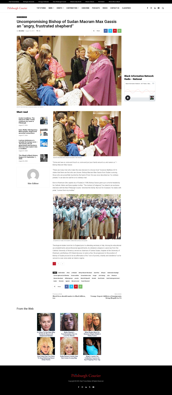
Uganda (67, 281)
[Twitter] (110, 31)
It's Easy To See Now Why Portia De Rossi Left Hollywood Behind (46, 333)
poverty (77, 278)
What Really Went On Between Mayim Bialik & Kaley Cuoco (92, 333)
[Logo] (86, 375)
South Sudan (101, 278)
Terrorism (61, 281)
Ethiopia (103, 272)
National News (21, 17)
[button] (162, 8)
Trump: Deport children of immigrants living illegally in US (105, 297)
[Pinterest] (115, 31)
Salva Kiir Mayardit (85, 278)
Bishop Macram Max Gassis (85, 272)
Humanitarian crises (86, 275)
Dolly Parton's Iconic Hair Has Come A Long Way (69, 357)
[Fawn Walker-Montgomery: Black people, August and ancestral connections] (44, 132)
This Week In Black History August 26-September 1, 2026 (28, 157)
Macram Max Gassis (58, 278)
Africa (68, 272)
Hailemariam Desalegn (113, 272)
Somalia (94, 278)
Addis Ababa (61, 272)
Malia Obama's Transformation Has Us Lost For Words (69, 333)
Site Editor (21, 31)
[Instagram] (151, 8)
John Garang (101, 275)
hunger (94, 275)
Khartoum (114, 275)
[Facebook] (147, 8)
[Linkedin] (155, 8)
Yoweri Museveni (85, 281)
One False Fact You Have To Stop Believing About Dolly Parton (46, 358)
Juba (108, 275)
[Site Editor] (33, 175)
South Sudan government (112, 278)
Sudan (55, 281)
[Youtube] (158, 8)
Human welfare (75, 275)
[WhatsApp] (119, 31)
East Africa (96, 272)
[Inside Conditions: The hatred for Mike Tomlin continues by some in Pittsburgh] (44, 120)
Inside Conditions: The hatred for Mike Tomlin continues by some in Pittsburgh (27, 120)
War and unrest (75, 281)
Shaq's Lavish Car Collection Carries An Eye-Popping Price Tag (92, 358)
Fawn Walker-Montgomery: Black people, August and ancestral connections (28, 131)
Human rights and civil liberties (61, 275)
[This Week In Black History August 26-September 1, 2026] (44, 158)
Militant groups (69, 278)
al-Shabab (74, 272)
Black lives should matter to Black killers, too (69, 297)
